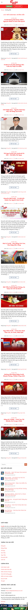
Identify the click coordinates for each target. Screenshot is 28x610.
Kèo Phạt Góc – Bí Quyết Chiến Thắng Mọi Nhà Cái (16, 500)
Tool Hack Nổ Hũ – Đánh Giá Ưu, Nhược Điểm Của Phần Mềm (15, 494)
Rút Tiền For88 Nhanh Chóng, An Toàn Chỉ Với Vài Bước (14, 287)
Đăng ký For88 (21, 457)
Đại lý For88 (4, 578)
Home (2, 10)
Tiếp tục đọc (14, 53)
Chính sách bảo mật (6, 569)
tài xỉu (2, 603)
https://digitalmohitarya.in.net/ (14, 590)
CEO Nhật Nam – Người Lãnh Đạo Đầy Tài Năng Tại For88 (14, 110)
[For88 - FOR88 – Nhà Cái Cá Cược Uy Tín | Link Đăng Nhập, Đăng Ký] (14, 2)
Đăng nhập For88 (21, 412)
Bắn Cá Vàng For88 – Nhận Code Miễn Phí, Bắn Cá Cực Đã (16, 483)
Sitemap (3, 601)
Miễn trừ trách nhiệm (6, 576)
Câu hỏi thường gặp (6, 574)
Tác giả (3, 581)
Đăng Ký (3, 545)
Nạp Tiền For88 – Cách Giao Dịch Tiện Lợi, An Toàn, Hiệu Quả (14, 331)
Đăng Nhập (4, 548)
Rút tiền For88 (23, 325)
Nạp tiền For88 (23, 369)
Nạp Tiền (3, 555)
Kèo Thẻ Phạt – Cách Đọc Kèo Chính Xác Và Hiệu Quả (15, 511)
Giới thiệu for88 (5, 567)
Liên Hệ (3, 559)
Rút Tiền (3, 552)
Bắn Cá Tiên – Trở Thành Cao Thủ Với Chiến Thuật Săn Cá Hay (15, 478)
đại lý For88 (20, 281)
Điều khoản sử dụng (6, 571)
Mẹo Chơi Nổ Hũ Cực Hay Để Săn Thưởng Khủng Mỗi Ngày (16, 489)
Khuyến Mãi (4, 557)
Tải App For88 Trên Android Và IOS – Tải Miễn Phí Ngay (14, 154)
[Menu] (2, 2)
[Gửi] (25, 464)
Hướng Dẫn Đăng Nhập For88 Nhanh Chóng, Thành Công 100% (14, 375)
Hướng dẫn (14, 18)
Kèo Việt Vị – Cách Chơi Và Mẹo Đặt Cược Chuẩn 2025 (16, 505)
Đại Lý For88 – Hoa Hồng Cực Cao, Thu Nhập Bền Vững (14, 244)
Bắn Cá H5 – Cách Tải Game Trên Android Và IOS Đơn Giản (16, 473)
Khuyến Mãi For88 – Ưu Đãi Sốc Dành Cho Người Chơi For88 (14, 199)
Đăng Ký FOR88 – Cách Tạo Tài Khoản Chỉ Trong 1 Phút (14, 420)
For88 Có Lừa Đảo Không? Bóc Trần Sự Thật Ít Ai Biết (14, 65)
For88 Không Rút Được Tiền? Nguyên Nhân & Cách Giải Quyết (14, 20)
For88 (19, 58)
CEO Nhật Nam (21, 148)
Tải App (3, 550)
